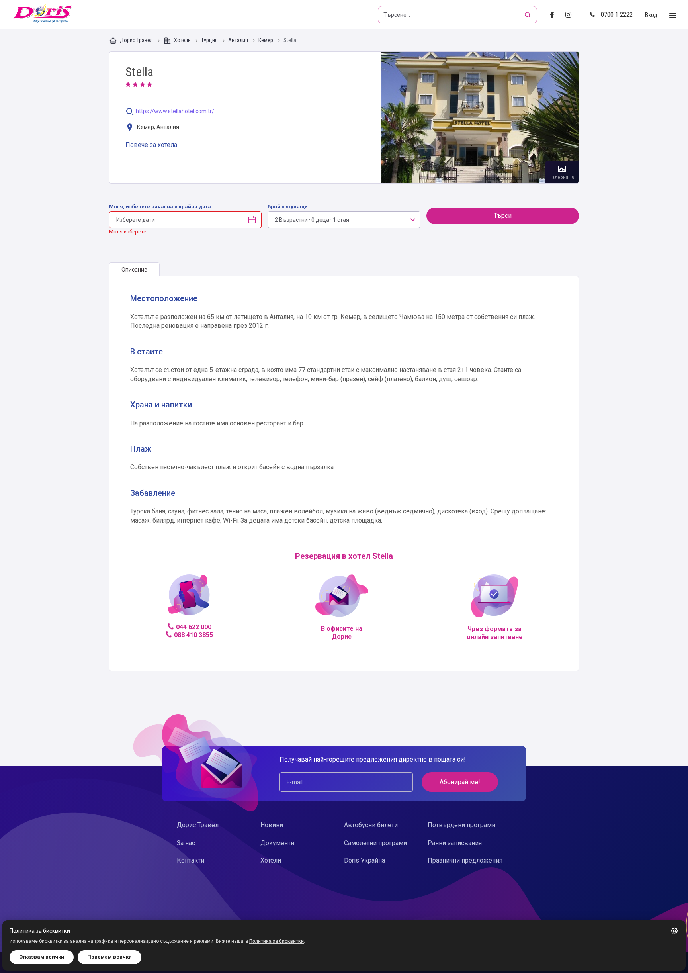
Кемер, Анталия (157, 127)
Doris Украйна (364, 860)
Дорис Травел (136, 40)
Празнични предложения (465, 860)
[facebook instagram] (571, 15)
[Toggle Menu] (672, 15)
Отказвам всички (41, 957)
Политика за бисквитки (276, 941)
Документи (277, 843)
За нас (186, 843)
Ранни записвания (455, 843)
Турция (210, 40)
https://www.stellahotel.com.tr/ (175, 111)
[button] (674, 931)
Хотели (182, 40)
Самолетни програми (375, 843)
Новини (271, 825)
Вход (651, 15)
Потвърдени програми (461, 825)
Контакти (190, 860)
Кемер (266, 40)
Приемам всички (109, 957)
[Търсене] (528, 14)
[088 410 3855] (189, 598)
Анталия (238, 40)
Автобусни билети (371, 825)
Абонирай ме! (460, 782)
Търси (503, 215)
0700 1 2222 (617, 14)
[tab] (134, 269)
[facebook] (554, 15)
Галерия (480, 117)
